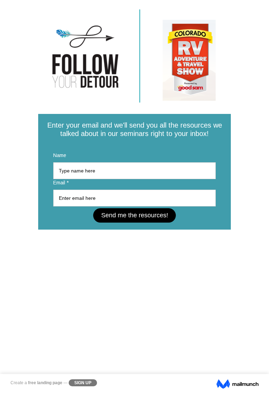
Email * (61, 182)
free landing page (45, 382)
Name (59, 155)
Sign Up (82, 382)
